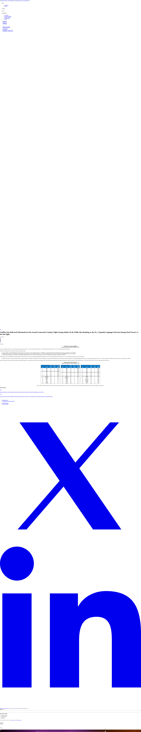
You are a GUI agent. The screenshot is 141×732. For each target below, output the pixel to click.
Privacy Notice (2, 708)
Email (3, 709)
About (5, 23)
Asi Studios (6, 15)
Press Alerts (3, 717)
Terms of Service (7, 708)
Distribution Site (5, 400)
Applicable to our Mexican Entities (8, 401)
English (5, 19)
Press (0, 329)
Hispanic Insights (7, 17)
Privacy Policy (13, 720)
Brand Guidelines (5, 404)
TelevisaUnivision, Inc (18, 708)
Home (5, 21)
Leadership (6, 5)
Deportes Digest (4, 716)
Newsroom (6, 27)
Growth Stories (7, 18)
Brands (5, 6)
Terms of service (19, 720)
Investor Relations (5, 403)
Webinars (3, 718)
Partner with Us (8, 30)
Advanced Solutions (7, 16)
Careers (5, 29)
